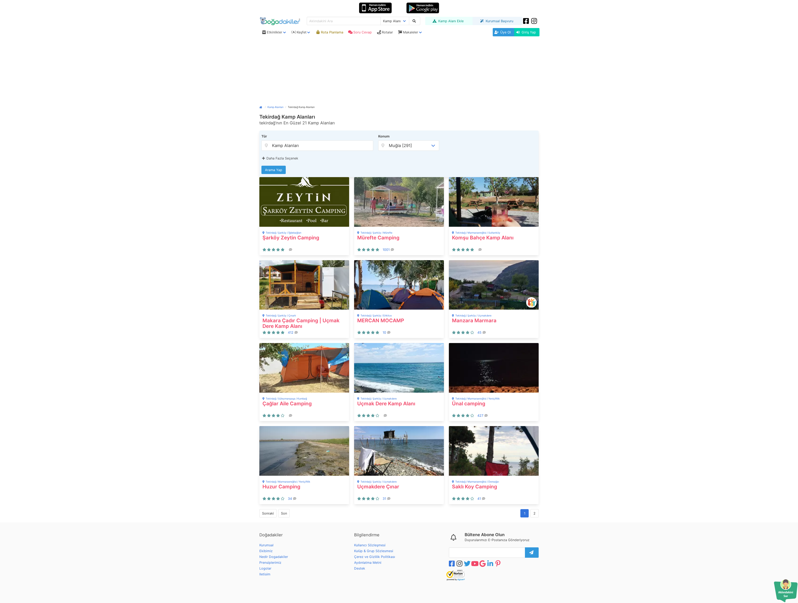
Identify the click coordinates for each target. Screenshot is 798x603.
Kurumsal (266, 545)
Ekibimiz (266, 551)
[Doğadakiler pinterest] (498, 563)
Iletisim (264, 574)
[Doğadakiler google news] (483, 563)
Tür (264, 136)
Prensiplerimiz (270, 562)
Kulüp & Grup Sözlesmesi (373, 551)
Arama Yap (273, 170)
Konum (384, 136)
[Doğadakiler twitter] (467, 563)
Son (284, 513)
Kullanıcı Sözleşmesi (369, 545)
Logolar (265, 568)
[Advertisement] (399, 69)
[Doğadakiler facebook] (452, 563)
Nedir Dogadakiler (273, 557)
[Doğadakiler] (262, 107)
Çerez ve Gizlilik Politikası (374, 557)
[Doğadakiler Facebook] (526, 21)
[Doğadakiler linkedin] (490, 563)
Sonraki (268, 513)
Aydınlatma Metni (367, 562)
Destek (359, 568)
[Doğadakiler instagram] (534, 21)
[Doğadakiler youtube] (475, 563)
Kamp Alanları (275, 107)
